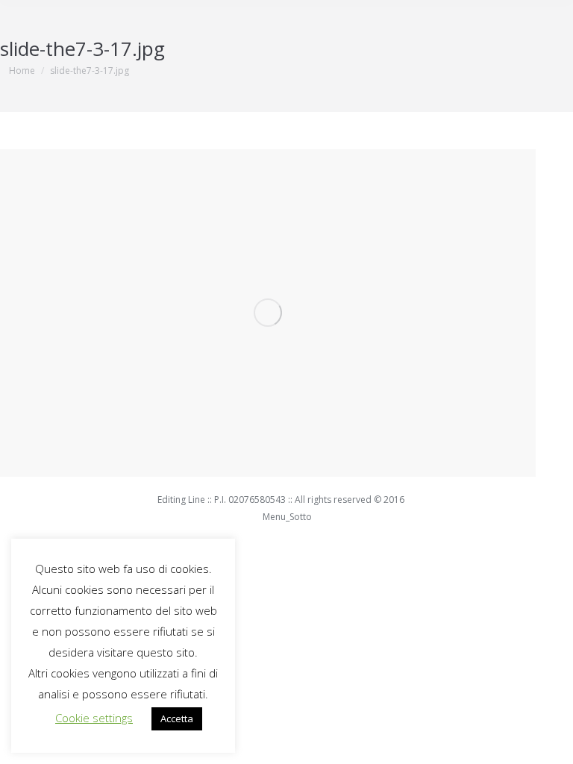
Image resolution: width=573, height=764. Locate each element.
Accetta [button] (176, 718)
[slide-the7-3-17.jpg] (268, 313)
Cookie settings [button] (94, 717)
